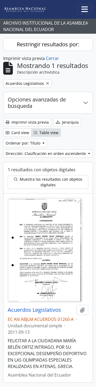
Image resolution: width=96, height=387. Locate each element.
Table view (48, 132)
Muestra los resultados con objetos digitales (50, 182)
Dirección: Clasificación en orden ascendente (46, 153)
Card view (19, 132)
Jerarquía (70, 122)
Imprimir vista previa (29, 122)
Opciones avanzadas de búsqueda (37, 102)
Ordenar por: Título (23, 143)
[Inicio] (29, 9)
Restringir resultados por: (48, 44)
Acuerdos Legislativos (34, 310)
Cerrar (52, 58)
